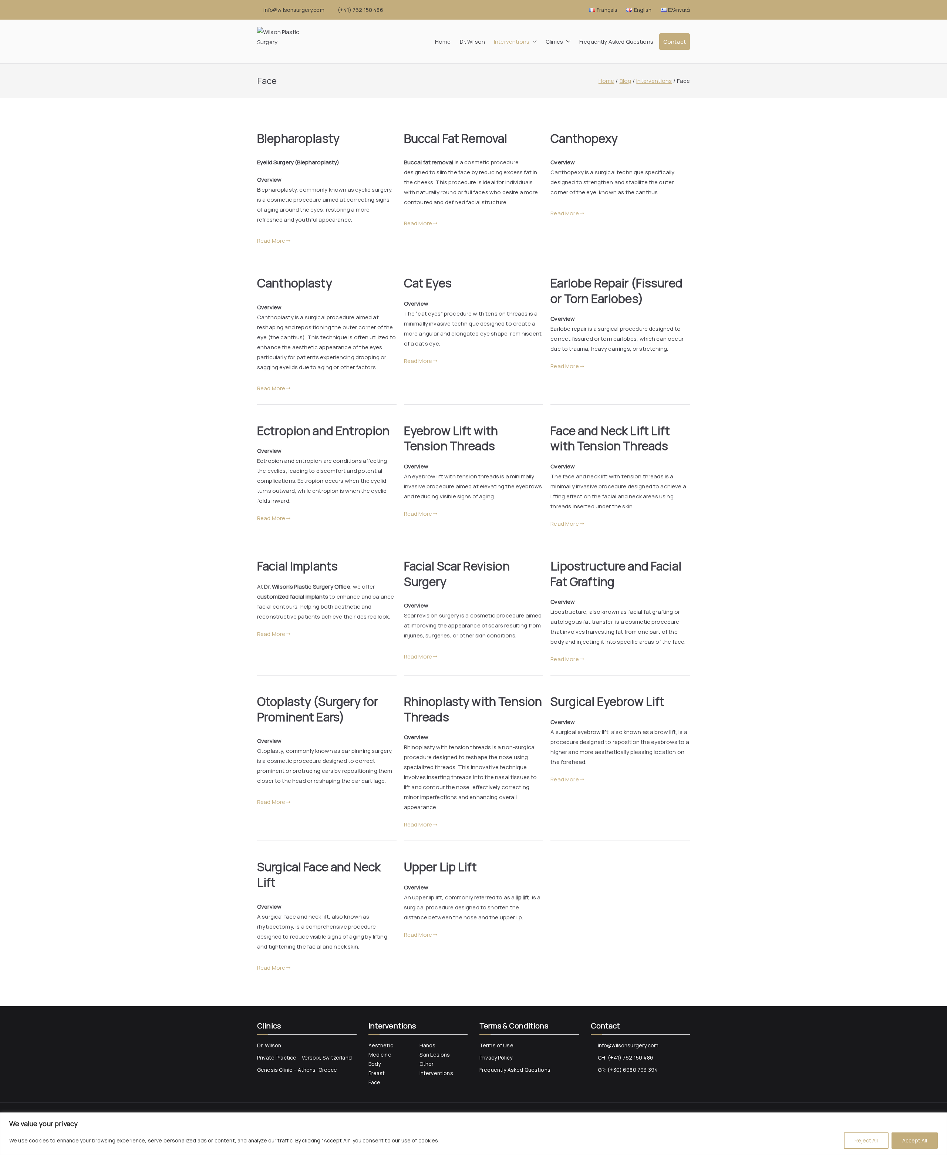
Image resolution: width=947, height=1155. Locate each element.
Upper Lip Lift (440, 867)
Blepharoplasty (298, 138)
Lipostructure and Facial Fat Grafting (615, 574)
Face (374, 1082)
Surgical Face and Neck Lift (319, 874)
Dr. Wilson (472, 42)
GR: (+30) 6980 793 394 (628, 1069)
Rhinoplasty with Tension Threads (473, 709)
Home (443, 42)
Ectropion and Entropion (323, 430)
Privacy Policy (495, 1057)
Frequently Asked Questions (616, 42)
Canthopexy (584, 138)
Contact (674, 42)
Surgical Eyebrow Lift (607, 701)
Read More (271, 241)
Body (374, 1063)
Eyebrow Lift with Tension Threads (451, 438)
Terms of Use (496, 1045)
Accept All (914, 1140)
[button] (533, 42)
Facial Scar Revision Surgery (457, 574)
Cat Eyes (428, 283)
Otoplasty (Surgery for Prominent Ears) (317, 709)
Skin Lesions (434, 1054)
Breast (376, 1073)
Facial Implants (297, 566)
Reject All (866, 1140)
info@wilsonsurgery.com (293, 9)
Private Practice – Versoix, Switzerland (304, 1057)
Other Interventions (436, 1068)
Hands (427, 1045)
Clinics (554, 42)
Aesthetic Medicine (380, 1050)
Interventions (511, 42)
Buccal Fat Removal (456, 138)
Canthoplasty (294, 283)
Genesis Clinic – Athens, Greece (297, 1069)
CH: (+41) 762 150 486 (625, 1057)
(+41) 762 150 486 (360, 9)
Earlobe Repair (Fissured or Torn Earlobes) (616, 291)
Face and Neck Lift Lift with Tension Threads (610, 438)
